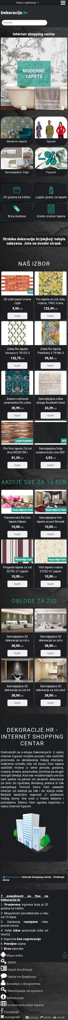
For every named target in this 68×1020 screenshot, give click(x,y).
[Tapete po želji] (51, 127)
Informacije (15, 998)
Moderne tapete (17, 141)
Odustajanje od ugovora (25, 991)
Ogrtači (51, 141)
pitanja (33, 1017)
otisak (60, 1017)
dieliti (47, 1017)
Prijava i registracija (26, 2)
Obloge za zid (34, 601)
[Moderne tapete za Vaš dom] (17, 127)
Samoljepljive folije (17, 172)
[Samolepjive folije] (17, 158)
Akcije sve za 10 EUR (34, 482)
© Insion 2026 (65, 955)
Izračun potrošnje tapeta (25, 1005)
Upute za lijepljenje (22, 976)
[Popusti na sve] (51, 158)
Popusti (51, 172)
